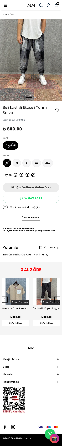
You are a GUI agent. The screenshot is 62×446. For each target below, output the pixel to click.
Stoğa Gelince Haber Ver (31, 187)
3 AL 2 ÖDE (8, 14)
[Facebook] (5, 427)
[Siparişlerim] (48, 5)
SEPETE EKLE (15, 322)
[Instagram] (13, 427)
